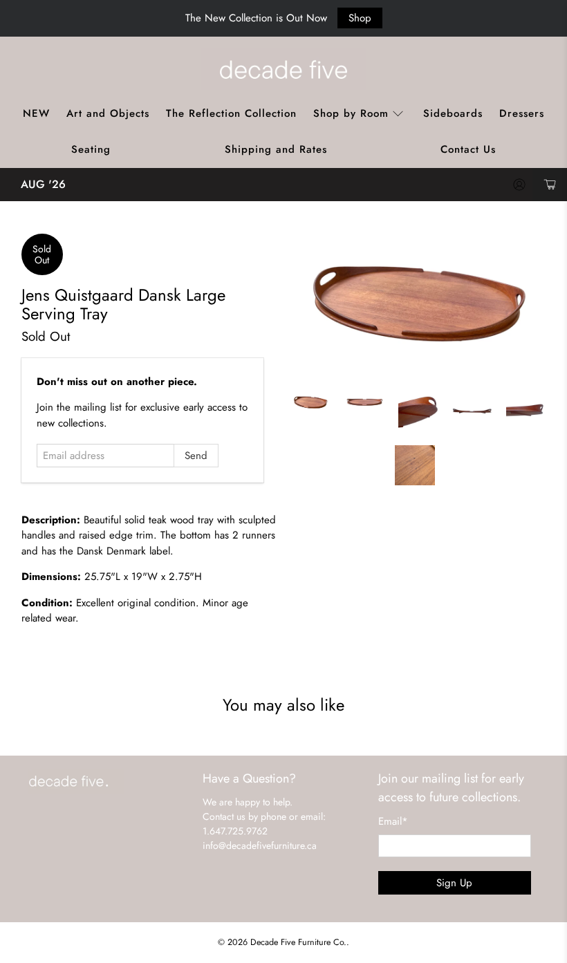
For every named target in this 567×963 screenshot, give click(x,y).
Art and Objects (107, 113)
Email (393, 821)
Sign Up (454, 882)
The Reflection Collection (231, 113)
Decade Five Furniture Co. (298, 942)
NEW (36, 113)
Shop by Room (351, 113)
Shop (359, 18)
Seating (91, 149)
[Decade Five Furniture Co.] (283, 69)
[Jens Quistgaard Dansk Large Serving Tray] (418, 305)
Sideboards (453, 113)
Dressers (521, 113)
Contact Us (468, 149)
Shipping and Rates (276, 149)
